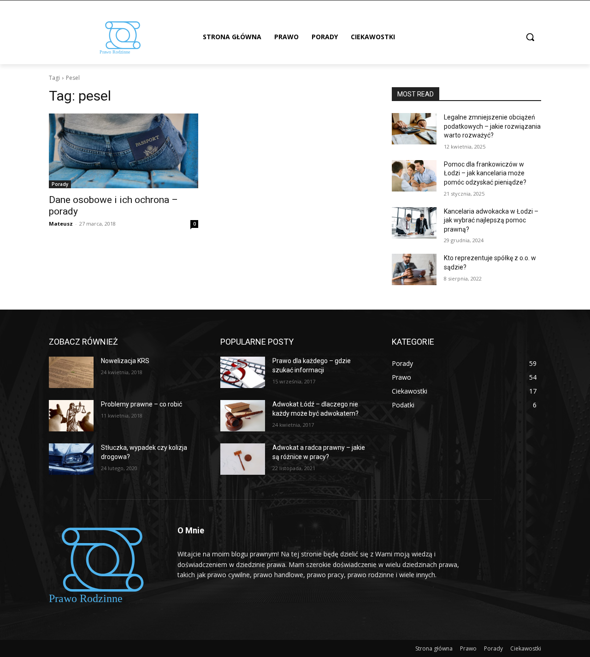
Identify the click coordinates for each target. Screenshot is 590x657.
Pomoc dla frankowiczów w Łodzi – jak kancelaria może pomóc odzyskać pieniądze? (485, 173)
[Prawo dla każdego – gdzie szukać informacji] (242, 372)
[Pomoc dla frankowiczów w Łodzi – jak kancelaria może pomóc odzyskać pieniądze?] (414, 175)
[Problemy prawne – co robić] (71, 415)
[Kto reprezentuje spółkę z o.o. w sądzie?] (414, 269)
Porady (60, 184)
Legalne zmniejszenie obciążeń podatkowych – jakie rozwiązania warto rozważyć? (492, 126)
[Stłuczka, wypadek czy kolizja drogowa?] (71, 459)
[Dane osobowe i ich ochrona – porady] (123, 150)
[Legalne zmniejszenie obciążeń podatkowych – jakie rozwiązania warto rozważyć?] (414, 128)
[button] (530, 37)
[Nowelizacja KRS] (71, 372)
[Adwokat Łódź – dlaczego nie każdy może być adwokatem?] (242, 415)
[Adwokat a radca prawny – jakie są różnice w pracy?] (242, 459)
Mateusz (61, 223)
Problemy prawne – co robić (141, 404)
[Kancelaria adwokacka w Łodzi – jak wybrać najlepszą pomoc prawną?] (414, 223)
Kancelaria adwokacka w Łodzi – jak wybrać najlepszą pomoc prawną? (491, 220)
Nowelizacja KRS (125, 360)
